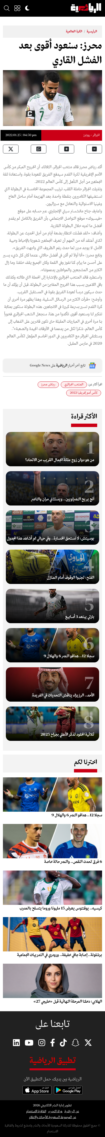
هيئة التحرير (55, 1111)
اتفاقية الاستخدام (36, 1111)
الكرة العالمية (74, 31)
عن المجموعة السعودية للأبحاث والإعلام (52, 1117)
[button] (17, 8)
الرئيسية (92, 31)
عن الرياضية (71, 1111)
